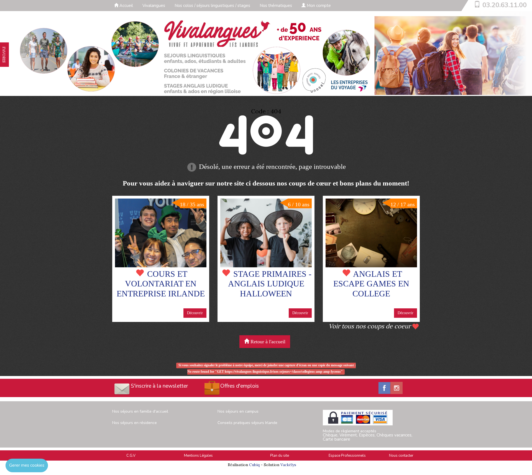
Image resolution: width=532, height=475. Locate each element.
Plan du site (279, 455)
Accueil (125, 5)
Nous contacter (401, 455)
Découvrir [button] (195, 313)
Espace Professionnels (347, 455)
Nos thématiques (276, 5)
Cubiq (254, 464)
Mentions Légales (198, 455)
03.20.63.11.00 (504, 5)
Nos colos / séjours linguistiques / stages (212, 5)
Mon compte (318, 5)
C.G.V (130, 455)
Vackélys (288, 464)
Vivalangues (153, 5)
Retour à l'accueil (267, 341)
